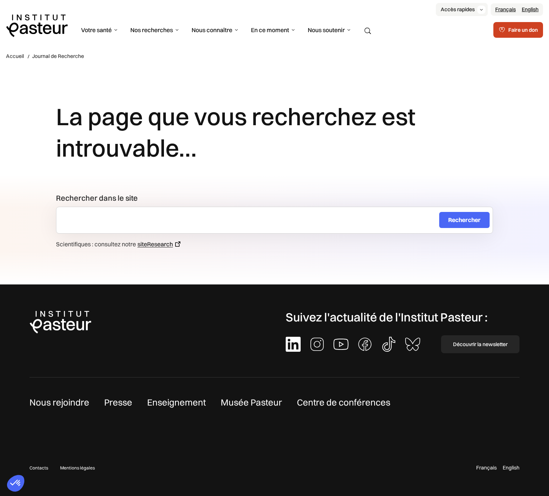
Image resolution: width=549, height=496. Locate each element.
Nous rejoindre (59, 402)
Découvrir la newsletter (480, 344)
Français (505, 9)
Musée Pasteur (251, 402)
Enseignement (176, 402)
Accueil (15, 56)
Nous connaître (212, 30)
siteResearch (155, 244)
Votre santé (96, 30)
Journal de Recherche (58, 56)
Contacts (39, 468)
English (530, 9)
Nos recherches (151, 30)
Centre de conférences (343, 402)
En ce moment (270, 30)
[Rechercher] (368, 31)
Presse (118, 402)
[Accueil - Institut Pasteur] (37, 25)
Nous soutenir (326, 30)
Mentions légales (77, 468)
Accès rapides (458, 9)
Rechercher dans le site (97, 198)
